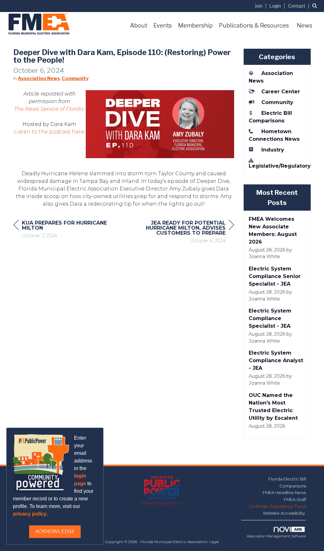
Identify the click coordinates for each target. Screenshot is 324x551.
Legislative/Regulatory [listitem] (277, 166)
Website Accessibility (284, 513)
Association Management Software (276, 536)
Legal (214, 541)
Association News (39, 78)
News (304, 25)
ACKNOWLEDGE (55, 532)
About (138, 25)
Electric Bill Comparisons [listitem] (270, 117)
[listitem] (261, 6)
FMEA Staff (295, 499)
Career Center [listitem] (280, 92)
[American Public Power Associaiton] (162, 488)
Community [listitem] (277, 102)
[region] (186, 233)
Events (162, 25)
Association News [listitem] (271, 77)
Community (75, 78)
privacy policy (30, 514)
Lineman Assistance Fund (277, 506)
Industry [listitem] (272, 150)
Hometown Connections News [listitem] (274, 135)
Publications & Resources (254, 25)
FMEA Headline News (284, 492)
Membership (195, 25)
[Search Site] (315, 6)
